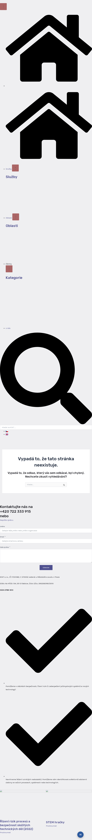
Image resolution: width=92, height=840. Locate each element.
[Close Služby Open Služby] (15, 168)
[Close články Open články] (9, 268)
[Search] (46, 424)
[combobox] (46, 427)
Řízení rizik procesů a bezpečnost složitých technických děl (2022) (16, 825)
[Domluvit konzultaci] (80, 835)
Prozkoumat (5, 832)
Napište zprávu (6, 520)
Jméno (2, 526)
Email (2, 537)
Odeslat (46, 567)
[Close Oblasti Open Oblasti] (15, 216)
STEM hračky (55, 822)
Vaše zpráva (4, 547)
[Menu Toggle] (3, 6)
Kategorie (14, 278)
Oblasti (12, 226)
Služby (11, 177)
